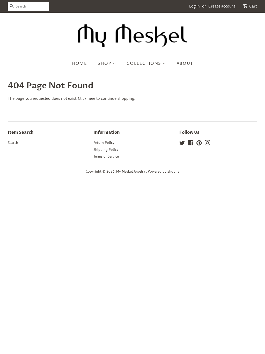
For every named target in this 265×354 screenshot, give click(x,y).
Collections (145, 63)
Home (79, 63)
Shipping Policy (105, 149)
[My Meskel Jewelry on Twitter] (182, 143)
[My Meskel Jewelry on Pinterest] (199, 143)
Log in (194, 6)
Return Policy (103, 142)
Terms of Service (106, 156)
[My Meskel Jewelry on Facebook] (191, 143)
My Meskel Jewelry (131, 171)
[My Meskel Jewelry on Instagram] (207, 143)
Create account (221, 6)
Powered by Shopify (163, 171)
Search (13, 142)
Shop (105, 63)
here (91, 98)
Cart (253, 6)
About (184, 63)
